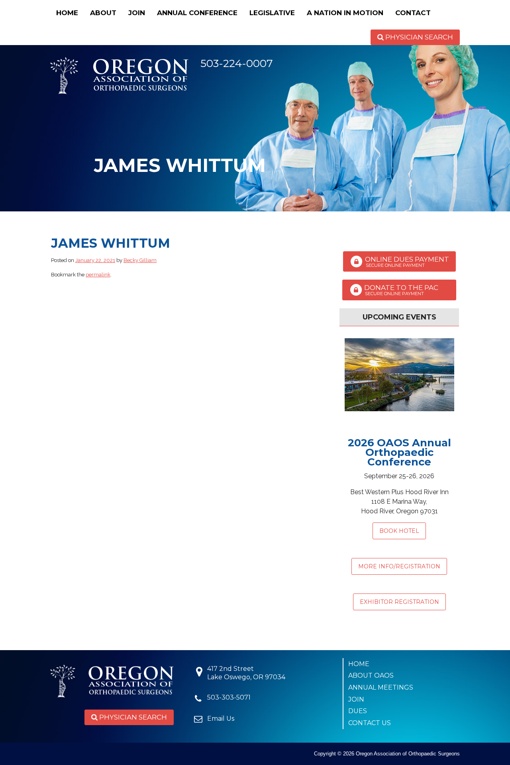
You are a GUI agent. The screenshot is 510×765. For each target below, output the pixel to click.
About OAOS (371, 675)
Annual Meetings (380, 687)
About (103, 13)
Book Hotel (399, 530)
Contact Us (369, 723)
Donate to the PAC (406, 290)
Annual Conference (197, 13)
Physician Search (418, 37)
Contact (413, 13)
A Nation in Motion (345, 13)
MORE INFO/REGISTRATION (399, 566)
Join (136, 13)
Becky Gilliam (140, 260)
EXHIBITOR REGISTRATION (399, 601)
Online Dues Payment (406, 261)
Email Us (220, 718)
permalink (98, 275)
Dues (357, 711)
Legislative (272, 13)
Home (67, 13)
